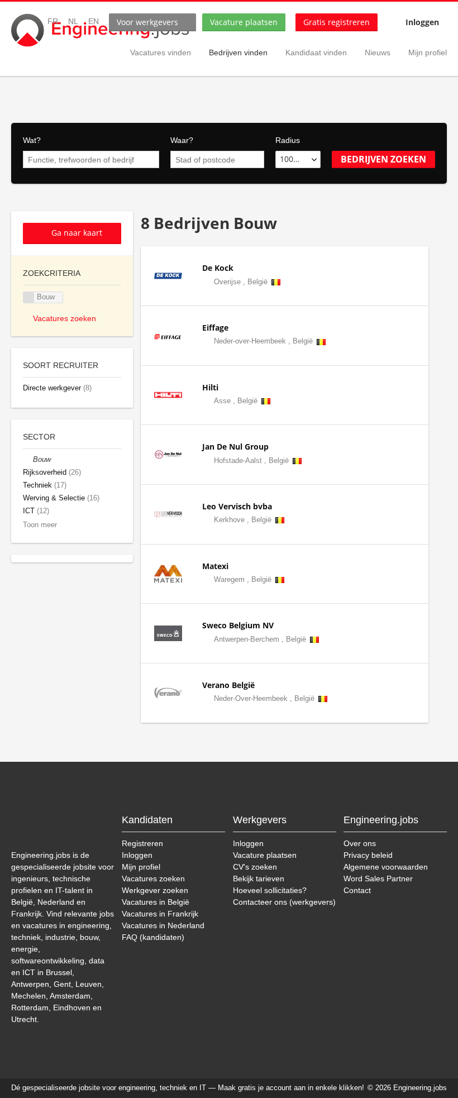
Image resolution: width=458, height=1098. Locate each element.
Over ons (360, 843)
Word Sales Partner (378, 878)
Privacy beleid (368, 855)
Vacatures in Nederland (163, 925)
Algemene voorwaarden (386, 866)
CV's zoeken (255, 866)
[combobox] (91, 160)
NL (73, 21)
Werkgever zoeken (155, 890)
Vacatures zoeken (64, 318)
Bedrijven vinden (238, 52)
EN (93, 21)
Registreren (142, 843)
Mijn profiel (427, 52)
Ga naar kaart (76, 232)
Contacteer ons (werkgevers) (284, 902)
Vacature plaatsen (244, 22)
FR (52, 21)
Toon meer (40, 525)
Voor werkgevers (147, 22)
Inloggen (422, 22)
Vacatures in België (155, 902)
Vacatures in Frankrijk (160, 913)
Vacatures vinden (160, 52)
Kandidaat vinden (316, 52)
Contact (357, 890)
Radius (287, 140)
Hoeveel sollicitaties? (270, 890)
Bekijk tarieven (258, 878)
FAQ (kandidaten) (153, 937)
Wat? (32, 140)
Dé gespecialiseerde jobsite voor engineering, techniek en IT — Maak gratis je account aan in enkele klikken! (187, 1088)
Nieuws (377, 52)
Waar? (181, 140)
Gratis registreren (336, 22)
